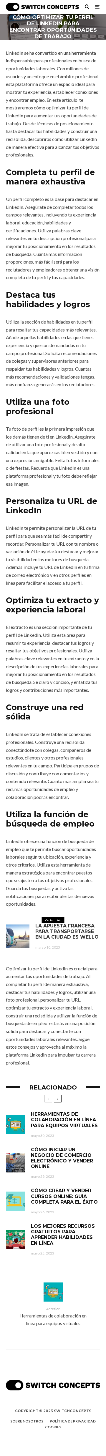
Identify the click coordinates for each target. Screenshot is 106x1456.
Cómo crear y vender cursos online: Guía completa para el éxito (64, 1196)
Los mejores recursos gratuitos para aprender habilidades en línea (63, 1234)
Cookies (53, 1427)
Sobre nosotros (26, 1421)
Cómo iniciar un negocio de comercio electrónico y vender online (62, 1158)
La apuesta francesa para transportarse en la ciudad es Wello (67, 931)
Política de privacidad (73, 1421)
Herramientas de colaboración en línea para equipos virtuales (64, 1119)
